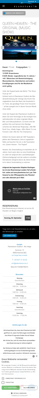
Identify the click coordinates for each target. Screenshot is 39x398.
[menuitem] (32, 1)
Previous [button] (2, 47)
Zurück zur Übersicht (15, 13)
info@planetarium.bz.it (19, 263)
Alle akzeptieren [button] (10, 388)
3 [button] (23, 62)
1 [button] (16, 62)
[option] (19, 47)
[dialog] (19, 376)
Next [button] (36, 47)
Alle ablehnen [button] (29, 388)
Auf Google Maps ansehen (19, 255)
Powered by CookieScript (19, 395)
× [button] (36, 356)
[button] (19, 393)
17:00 (28, 218)
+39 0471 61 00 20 (20, 260)
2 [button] (19, 62)
